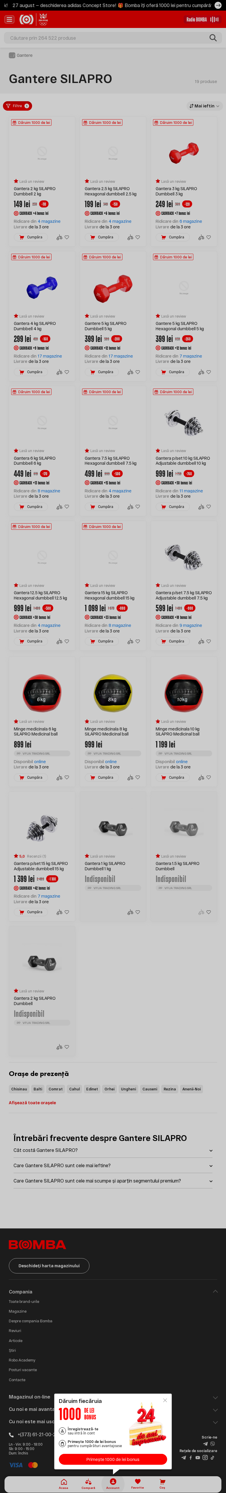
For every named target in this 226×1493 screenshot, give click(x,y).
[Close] (165, 1400)
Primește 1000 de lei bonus (113, 1459)
